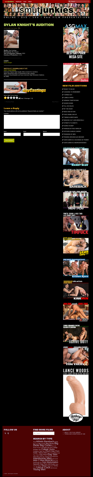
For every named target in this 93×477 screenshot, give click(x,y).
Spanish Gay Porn (40, 464)
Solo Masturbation (50, 462)
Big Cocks (42, 444)
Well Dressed (53, 468)
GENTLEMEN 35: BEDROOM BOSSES (75, 142)
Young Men (39, 469)
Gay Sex (52, 454)
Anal (34, 442)
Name (5, 131)
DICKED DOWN (68, 103)
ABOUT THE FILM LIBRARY (72, 432)
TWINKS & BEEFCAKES (71, 117)
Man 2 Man (39, 460)
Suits (56, 464)
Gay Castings (14, 28)
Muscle (49, 460)
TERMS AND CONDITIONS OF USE (74, 434)
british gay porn (48, 447)
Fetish (37, 455)
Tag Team (35, 465)
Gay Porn (43, 455)
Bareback (49, 441)
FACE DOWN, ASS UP (70, 114)
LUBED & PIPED (68, 97)
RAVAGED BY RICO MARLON (72, 128)
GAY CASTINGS (10, 70)
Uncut (34, 468)
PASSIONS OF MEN (70, 134)
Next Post (55, 101)
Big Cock (35, 444)
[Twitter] (5, 433)
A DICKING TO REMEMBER (72, 92)
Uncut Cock (43, 467)
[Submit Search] (69, 1)
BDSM (56, 442)
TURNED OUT (68, 94)
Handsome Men (42, 458)
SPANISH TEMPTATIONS (71, 100)
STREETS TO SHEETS (70, 123)
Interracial (55, 458)
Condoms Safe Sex (39, 451)
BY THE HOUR (68, 109)
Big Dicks (50, 444)
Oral (34, 462)
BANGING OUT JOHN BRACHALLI (74, 120)
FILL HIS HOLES (69, 106)
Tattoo (39, 466)
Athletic (40, 441)
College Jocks (48, 449)
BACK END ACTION (69, 111)
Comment (6, 113)
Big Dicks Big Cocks (45, 444)
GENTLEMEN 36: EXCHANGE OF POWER (76, 140)
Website (45, 131)
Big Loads (54, 445)
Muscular (55, 460)
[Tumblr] (8, 433)
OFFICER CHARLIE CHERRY (72, 131)
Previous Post (10, 101)
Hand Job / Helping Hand (45, 456)
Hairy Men (36, 456)
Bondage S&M (40, 447)
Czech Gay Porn (52, 451)
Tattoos (44, 466)
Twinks (55, 466)
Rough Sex (39, 462)
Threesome (50, 466)
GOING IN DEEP (69, 125)
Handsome (55, 456)
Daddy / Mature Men (40, 453)
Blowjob (35, 447)
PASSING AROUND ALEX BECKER (74, 137)
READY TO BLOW (69, 89)
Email (25, 131)
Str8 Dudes (51, 464)
